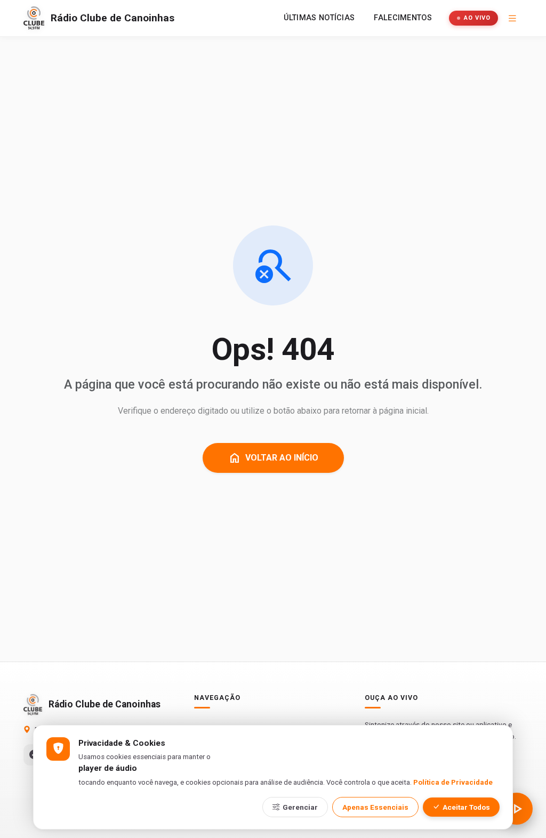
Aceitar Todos (466, 807)
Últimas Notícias (319, 17)
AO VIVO (477, 17)
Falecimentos (403, 17)
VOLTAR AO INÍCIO (273, 457)
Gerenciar (300, 807)
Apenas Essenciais (375, 807)
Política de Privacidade (453, 782)
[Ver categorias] (512, 18)
